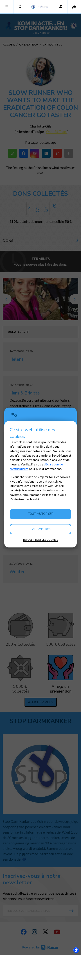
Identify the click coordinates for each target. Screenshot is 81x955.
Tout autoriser (41, 514)
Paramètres (40, 529)
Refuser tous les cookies (40, 539)
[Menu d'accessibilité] (76, 950)
